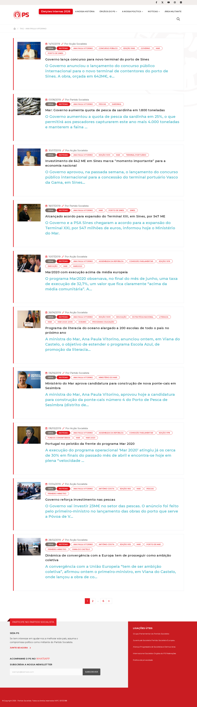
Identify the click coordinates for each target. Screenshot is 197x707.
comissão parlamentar (141, 261)
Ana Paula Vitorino (83, 48)
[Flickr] (181, 2)
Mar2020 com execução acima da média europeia (86, 272)
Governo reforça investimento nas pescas (80, 499)
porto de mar (154, 544)
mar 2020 (90, 438)
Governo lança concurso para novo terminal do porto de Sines (97, 59)
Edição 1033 (104, 155)
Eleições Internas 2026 (55, 11)
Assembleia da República (111, 261)
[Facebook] (156, 2)
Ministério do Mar (108, 378)
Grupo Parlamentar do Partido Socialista (151, 634)
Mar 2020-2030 (65, 322)
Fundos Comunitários (59, 438)
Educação (121, 317)
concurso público (108, 48)
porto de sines (55, 53)
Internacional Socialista (143, 653)
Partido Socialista (79, 99)
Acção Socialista (78, 43)
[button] (178, 19)
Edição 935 (125, 544)
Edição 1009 (105, 317)
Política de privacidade (143, 660)
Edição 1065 (129, 48)
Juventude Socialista (142, 640)
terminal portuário (136, 155)
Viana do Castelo (81, 549)
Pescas (102, 104)
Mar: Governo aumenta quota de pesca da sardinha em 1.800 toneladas (105, 110)
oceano (82, 322)
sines (132, 210)
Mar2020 (77, 266)
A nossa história (84, 11)
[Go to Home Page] (15, 29)
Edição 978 (164, 433)
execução (53, 266)
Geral (51, 48)
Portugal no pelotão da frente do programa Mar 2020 (90, 444)
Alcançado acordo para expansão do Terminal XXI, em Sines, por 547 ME (105, 216)
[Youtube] (169, 2)
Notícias (153, 11)
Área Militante (173, 11)
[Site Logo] (22, 14)
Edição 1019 (164, 261)
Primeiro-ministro (57, 494)
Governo (145, 48)
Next (109, 601)
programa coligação (103, 322)
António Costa (106, 489)
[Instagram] (175, 2)
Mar (158, 48)
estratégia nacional (142, 317)
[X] (162, 2)
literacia (163, 317)
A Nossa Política (131, 11)
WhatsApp (43, 658)
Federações (171, 653)
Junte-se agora (19, 648)
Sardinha (116, 104)
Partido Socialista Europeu (163, 640)
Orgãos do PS (160, 653)
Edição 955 (125, 489)
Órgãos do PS (107, 11)
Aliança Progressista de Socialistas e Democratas (154, 647)
